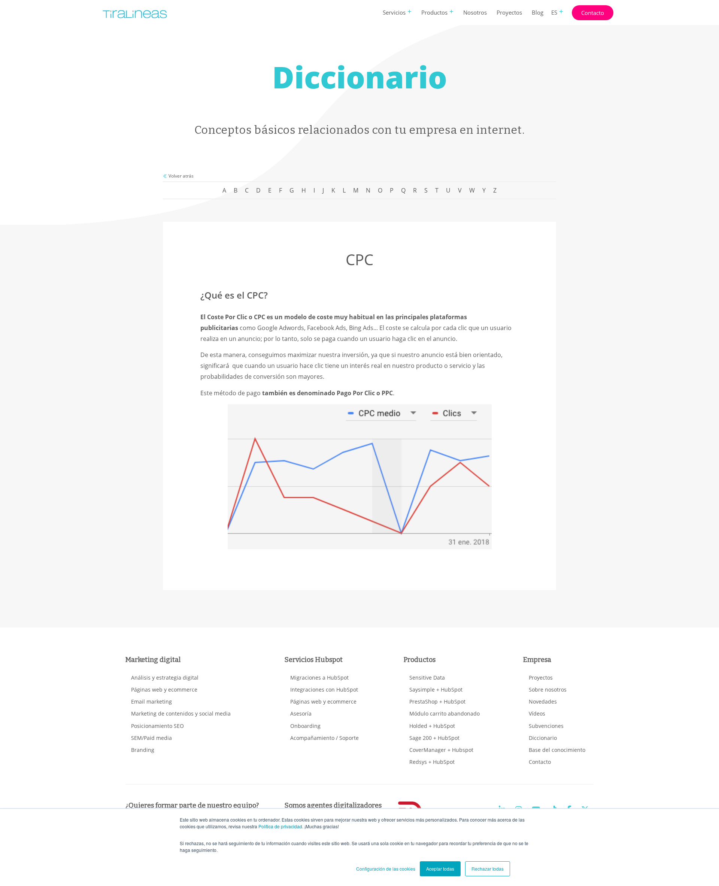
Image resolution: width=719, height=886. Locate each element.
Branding (142, 749)
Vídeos (537, 713)
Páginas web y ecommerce (164, 689)
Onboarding (305, 725)
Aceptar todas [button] (440, 868)
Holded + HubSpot (432, 725)
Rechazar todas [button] (487, 868)
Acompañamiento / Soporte (324, 737)
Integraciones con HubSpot (324, 689)
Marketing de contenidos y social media (181, 713)
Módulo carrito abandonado (444, 713)
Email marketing (151, 701)
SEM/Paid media (151, 737)
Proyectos (509, 12)
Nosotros (475, 12)
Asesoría (301, 713)
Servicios (394, 12)
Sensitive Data (427, 677)
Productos (434, 12)
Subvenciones (546, 725)
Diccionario (543, 737)
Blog (537, 12)
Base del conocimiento (557, 749)
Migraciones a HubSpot (319, 677)
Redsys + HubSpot (432, 761)
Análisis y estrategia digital (164, 677)
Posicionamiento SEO (157, 725)
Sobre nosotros (548, 689)
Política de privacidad (280, 826)
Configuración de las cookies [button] (385, 868)
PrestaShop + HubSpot (437, 701)
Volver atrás (180, 176)
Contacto (592, 12)
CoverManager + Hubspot (441, 749)
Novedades (543, 701)
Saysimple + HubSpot (435, 689)
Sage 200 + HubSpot (434, 737)
